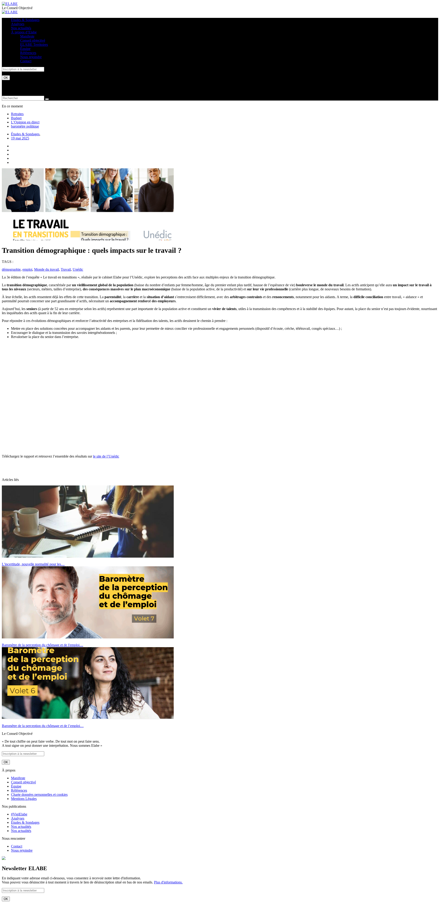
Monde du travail (46, 269)
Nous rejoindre (31, 57)
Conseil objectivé (32, 40)
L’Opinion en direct (25, 122)
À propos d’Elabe (24, 32)
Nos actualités (21, 28)
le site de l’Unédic (106, 456)
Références (28, 53)
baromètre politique (25, 126)
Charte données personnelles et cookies (39, 794)
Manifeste (27, 36)
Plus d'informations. (168, 882)
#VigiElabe (19, 814)
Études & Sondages (25, 20)
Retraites (17, 114)
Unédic (78, 269)
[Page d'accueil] (10, 4)
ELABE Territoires (34, 44)
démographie (11, 269)
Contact (25, 61)
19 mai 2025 (20, 138)
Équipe (25, 49)
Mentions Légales (24, 799)
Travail (66, 269)
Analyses (17, 24)
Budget (16, 118)
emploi (27, 269)
